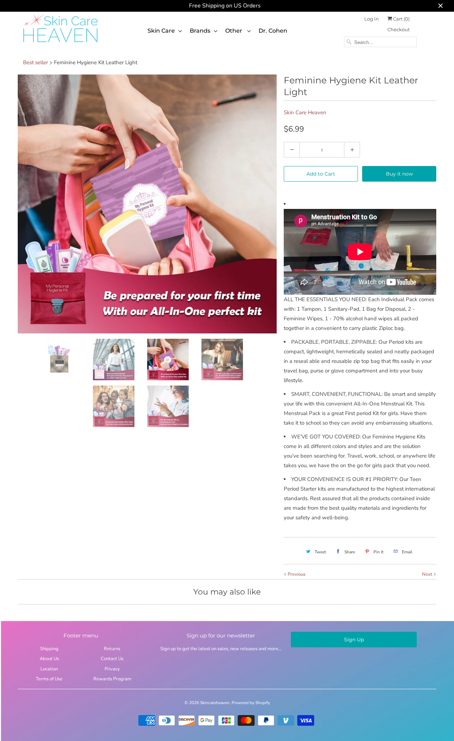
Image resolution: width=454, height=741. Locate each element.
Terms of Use (49, 679)
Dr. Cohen (273, 30)
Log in (371, 19)
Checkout (398, 29)
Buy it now (399, 174)
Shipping (49, 649)
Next (427, 574)
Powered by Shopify (251, 703)
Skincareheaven (214, 703)
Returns (112, 649)
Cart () (401, 19)
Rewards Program (112, 679)
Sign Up (354, 639)
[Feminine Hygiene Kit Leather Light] (147, 203)
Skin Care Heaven (305, 112)
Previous (296, 574)
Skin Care (161, 30)
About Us (49, 659)
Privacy (112, 669)
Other (234, 30)
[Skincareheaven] (60, 42)
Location (49, 669)
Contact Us (112, 659)
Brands (200, 30)
